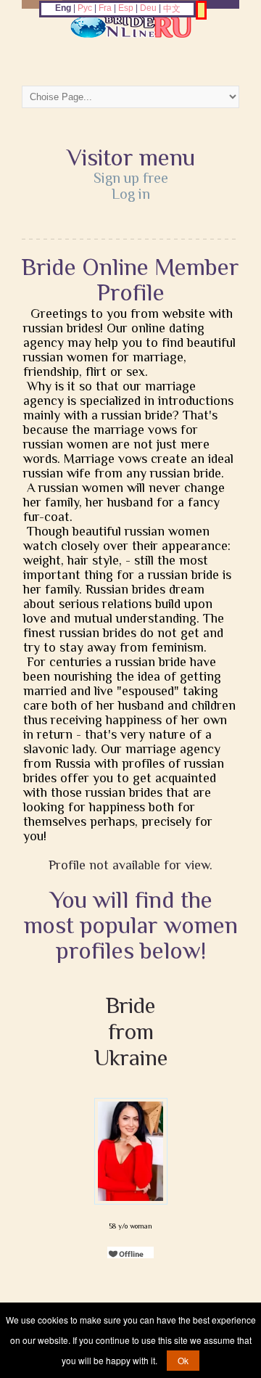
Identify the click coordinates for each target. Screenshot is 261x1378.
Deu (148, 8)
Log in (131, 194)
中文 (172, 9)
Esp (125, 8)
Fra (105, 8)
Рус (85, 8)
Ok (183, 1360)
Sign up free (131, 178)
